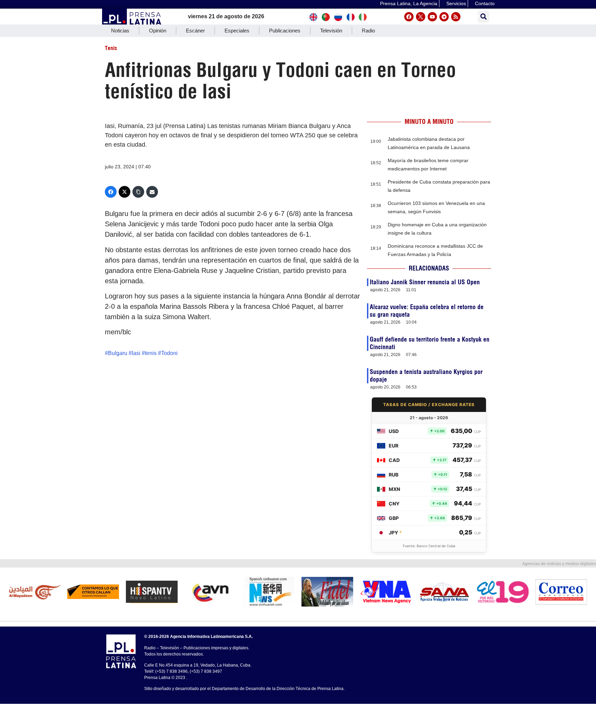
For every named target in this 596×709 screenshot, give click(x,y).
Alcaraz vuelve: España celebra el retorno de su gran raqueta (427, 310)
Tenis (111, 48)
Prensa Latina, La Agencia (408, 3)
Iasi (136, 353)
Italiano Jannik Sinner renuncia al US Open (425, 282)
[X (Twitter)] (124, 192)
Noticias (120, 30)
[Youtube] (432, 16)
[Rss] (455, 16)
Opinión (157, 30)
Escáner (195, 30)
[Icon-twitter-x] (420, 16)
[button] (483, 16)
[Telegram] (444, 16)
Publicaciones (284, 30)
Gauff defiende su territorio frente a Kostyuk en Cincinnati (429, 343)
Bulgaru (117, 353)
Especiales (237, 30)
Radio (368, 30)
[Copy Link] (138, 192)
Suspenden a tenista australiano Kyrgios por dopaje (426, 375)
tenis (151, 353)
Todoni (169, 353)
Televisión (331, 30)
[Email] (152, 192)
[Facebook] (409, 16)
